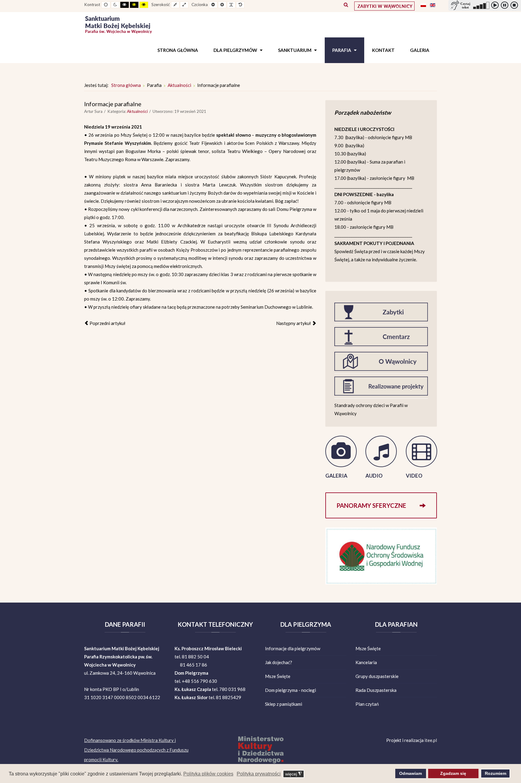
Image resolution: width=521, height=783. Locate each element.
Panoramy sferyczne (371, 505)
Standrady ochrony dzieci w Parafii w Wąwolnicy (371, 409)
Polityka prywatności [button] (259, 773)
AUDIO (374, 476)
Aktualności (137, 111)
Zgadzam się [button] (453, 773)
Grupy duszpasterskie (377, 676)
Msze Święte (277, 676)
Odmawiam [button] (410, 773)
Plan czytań (367, 704)
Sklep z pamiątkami (283, 704)
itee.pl (431, 740)
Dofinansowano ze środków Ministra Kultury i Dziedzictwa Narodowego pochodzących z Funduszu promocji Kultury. (136, 749)
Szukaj (346, 5)
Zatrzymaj (515, 6)
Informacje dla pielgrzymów (292, 648)
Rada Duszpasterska (375, 690)
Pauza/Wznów (505, 6)
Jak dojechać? (278, 662)
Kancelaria (366, 662)
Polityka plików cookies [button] (208, 773)
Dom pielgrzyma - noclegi (290, 690)
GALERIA (336, 476)
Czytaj (496, 6)
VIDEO (414, 476)
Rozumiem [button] (495, 773)
